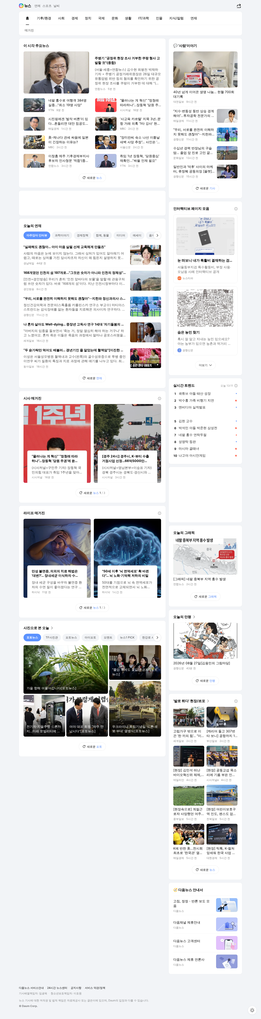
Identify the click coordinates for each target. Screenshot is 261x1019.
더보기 (203, 365)
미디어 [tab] (121, 235)
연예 (37, 6)
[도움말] (159, 398)
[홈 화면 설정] (252, 1010)
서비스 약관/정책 (95, 987)
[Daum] (21, 5)
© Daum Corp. (28, 1006)
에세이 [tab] (137, 235)
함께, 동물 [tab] (102, 235)
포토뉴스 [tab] (32, 637)
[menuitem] (27, 18)
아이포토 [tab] (90, 637)
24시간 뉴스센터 (57, 987)
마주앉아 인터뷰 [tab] (37, 235)
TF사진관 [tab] (52, 637)
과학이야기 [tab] (62, 235)
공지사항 (76, 987)
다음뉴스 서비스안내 (31, 987)
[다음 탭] (157, 235)
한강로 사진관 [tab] (151, 637)
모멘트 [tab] (108, 637)
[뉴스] (27, 5)
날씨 (56, 6)
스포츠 (47, 6)
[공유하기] (238, 5)
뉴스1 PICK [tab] (127, 637)
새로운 (94, 178)
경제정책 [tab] (82, 235)
